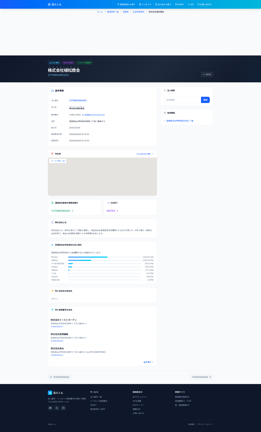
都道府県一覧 (113, 11)
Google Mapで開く (144, 154)
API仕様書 (137, 401)
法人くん (56, 4)
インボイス (146, 4)
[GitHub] (63, 408)
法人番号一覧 (96, 397)
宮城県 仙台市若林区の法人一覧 (179, 120)
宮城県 (126, 11)
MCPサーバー (139, 405)
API (192, 4)
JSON (208, 74)
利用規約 (191, 424)
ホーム (100, 11)
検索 (205, 99)
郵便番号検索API (182, 397)
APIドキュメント (140, 397)
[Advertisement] (130, 35)
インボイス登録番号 (98, 401)
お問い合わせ (206, 4)
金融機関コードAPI (183, 401)
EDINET (181, 4)
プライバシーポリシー (205, 424)
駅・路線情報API (182, 405)
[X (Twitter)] (56, 408)
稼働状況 (136, 409)
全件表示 (147, 362)
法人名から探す (164, 4)
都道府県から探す (127, 4)
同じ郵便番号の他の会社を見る (93, 115)
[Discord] (50, 408)
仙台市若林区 (138, 11)
